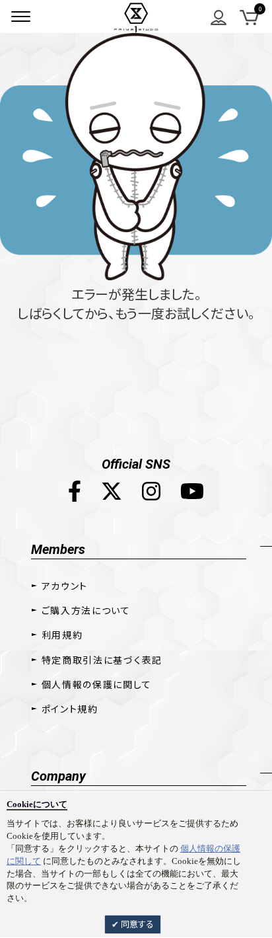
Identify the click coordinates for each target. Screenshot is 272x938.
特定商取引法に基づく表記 (102, 659)
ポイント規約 (70, 708)
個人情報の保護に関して (96, 684)
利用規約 (62, 634)
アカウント (65, 585)
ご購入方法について (86, 610)
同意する (136, 924)
